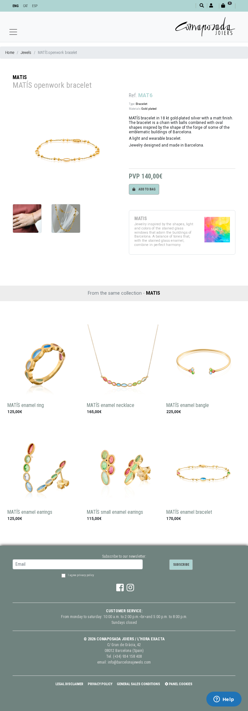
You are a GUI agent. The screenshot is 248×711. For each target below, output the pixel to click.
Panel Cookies (180, 684)
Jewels (26, 52)
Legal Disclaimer (69, 684)
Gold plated (149, 108)
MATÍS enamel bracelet (189, 512)
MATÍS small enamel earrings (115, 512)
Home (9, 52)
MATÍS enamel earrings (29, 512)
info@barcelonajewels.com (129, 662)
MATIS (20, 77)
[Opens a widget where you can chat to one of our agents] (224, 700)
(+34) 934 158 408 (127, 656)
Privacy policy (100, 684)
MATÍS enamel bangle (187, 405)
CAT (25, 6)
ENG (16, 6)
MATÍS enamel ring (25, 405)
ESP (34, 6)
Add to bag (147, 189)
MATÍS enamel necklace (110, 405)
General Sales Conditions (138, 684)
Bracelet (141, 104)
